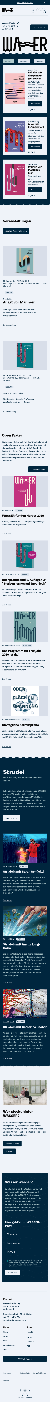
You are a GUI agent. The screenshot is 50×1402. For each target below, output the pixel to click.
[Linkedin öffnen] (29, 1390)
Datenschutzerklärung (29, 1264)
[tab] (8, 61)
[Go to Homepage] (7, 10)
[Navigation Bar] (25, 1395)
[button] (44, 2)
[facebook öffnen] (20, 1390)
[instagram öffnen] (25, 1390)
